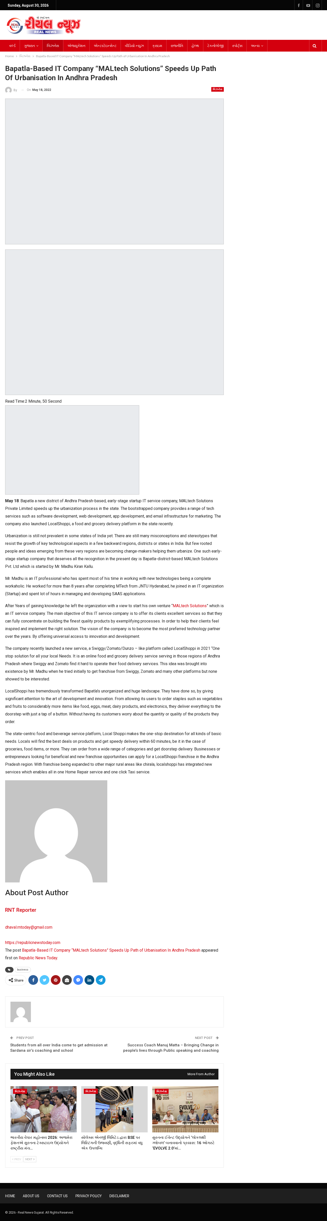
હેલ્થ (195, 46)
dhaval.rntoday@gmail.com (28, 927)
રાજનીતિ (177, 46)
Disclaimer (119, 1196)
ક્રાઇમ (157, 46)
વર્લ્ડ (12, 46)
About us (31, 1196)
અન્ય (255, 46)
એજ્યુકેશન (76, 46)
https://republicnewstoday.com (32, 942)
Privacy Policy (88, 1196)
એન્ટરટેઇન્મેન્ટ (105, 46)
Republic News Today (38, 957)
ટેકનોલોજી (215, 46)
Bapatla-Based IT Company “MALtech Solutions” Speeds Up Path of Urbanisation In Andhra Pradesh (111, 950)
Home (10, 1196)
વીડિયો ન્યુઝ (134, 46)
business (22, 969)
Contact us (57, 1196)
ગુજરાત (29, 46)
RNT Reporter (20, 910)
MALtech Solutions (190, 605)
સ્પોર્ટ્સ (237, 46)
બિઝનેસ (53, 46)
